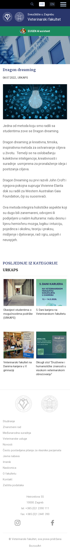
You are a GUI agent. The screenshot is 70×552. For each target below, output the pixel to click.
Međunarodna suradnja (17, 433)
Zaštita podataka (13, 485)
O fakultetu (9, 473)
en (52, 4)
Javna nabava (11, 456)
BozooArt (35, 545)
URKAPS (23, 77)
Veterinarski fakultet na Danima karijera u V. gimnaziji (17, 366)
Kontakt (7, 479)
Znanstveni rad (12, 427)
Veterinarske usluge (15, 438)
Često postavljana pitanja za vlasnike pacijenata (32, 450)
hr (42, 4)
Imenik (7, 462)
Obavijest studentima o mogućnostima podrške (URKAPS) (18, 313)
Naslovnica (9, 467)
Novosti (7, 444)
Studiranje (9, 421)
